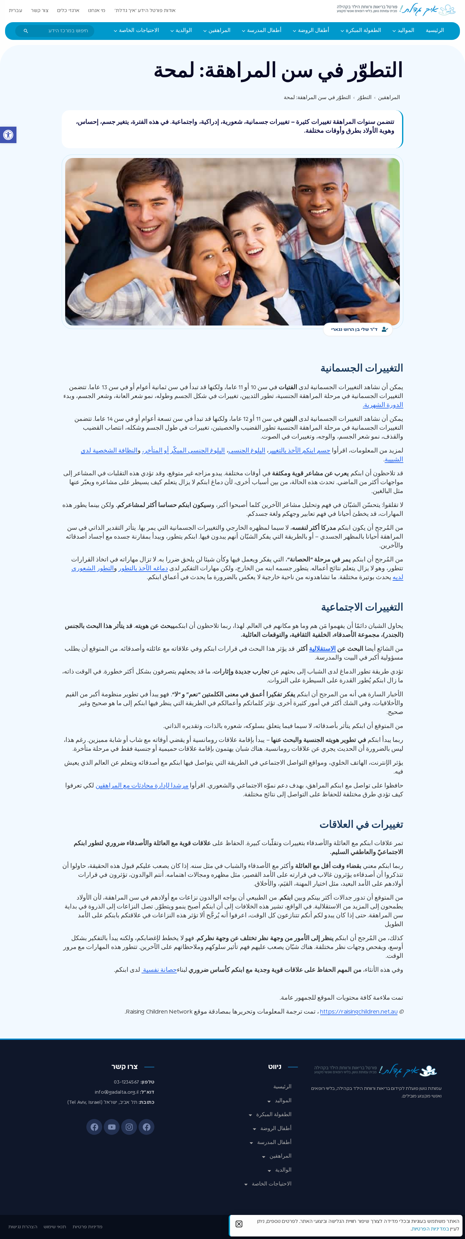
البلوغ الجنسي (246, 451)
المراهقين (281, 1156)
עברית (15, 11)
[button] (8, 135)
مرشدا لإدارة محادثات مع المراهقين (142, 786)
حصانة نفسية (159, 970)
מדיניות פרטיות (87, 1227)
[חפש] (26, 31)
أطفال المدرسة (274, 1143)
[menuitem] (435, 31)
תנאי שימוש (55, 1227)
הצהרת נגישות (22, 1227)
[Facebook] (146, 1127)
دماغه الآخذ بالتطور (143, 569)
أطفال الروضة (276, 1129)
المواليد (283, 1101)
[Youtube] (112, 1127)
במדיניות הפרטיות (430, 1229)
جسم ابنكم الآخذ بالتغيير (299, 451)
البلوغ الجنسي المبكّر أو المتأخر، (183, 451)
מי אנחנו (96, 11)
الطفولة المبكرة (274, 1115)
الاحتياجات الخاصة (272, 1184)
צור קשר (39, 11)
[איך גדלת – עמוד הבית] (396, 10)
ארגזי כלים (68, 11)
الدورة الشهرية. (383, 405)
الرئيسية (282, 1087)
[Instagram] (129, 1127)
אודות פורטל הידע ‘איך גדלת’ (145, 11)
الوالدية (283, 1170)
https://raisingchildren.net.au (359, 1012)
